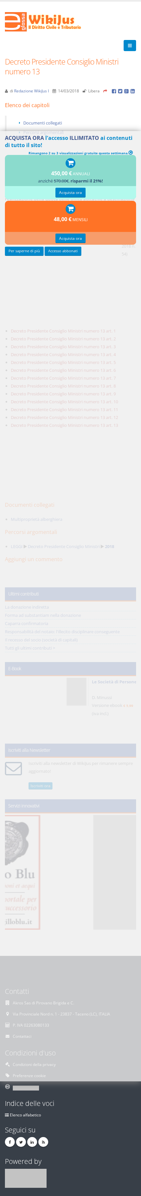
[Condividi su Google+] (127, 90)
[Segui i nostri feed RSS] (43, 1142)
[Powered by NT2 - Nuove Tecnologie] (26, 1177)
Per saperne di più (24, 251)
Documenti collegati (42, 123)
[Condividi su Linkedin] (133, 90)
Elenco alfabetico (25, 1114)
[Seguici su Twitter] (21, 1142)
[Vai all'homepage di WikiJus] (48, 21)
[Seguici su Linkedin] (32, 1142)
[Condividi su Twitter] (121, 90)
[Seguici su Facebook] (10, 1142)
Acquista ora (70, 192)
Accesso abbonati (63, 251)
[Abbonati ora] (70, 163)
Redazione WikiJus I (31, 90)
